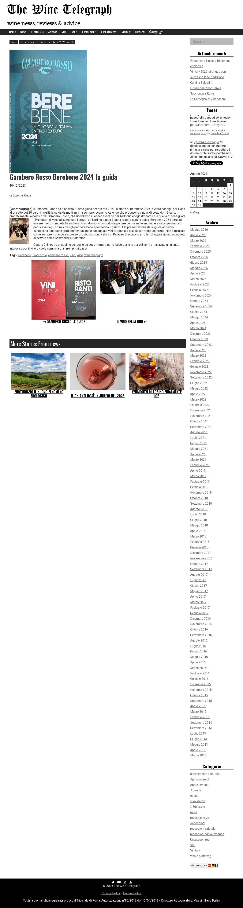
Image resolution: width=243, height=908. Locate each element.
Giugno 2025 (198, 262)
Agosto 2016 (198, 640)
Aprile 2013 (198, 750)
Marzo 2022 (198, 399)
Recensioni (197, 823)
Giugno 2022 (198, 383)
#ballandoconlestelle (204, 141)
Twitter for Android (221, 150)
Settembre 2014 (201, 722)
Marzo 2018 (198, 536)
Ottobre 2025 (199, 257)
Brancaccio (39, 255)
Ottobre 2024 (199, 301)
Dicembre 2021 (200, 410)
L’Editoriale (37, 32)
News (23, 32)
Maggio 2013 (199, 744)
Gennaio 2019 (199, 487)
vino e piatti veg (200, 856)
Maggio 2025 (199, 268)
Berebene (24, 255)
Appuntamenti (109, 32)
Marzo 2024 (198, 328)
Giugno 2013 (198, 739)
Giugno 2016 (198, 651)
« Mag (194, 212)
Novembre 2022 (201, 372)
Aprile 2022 (198, 394)
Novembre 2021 (201, 416)
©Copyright (156, 32)
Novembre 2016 (201, 624)
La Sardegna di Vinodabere (208, 99)
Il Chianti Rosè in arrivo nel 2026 (98, 395)
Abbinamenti (89, 32)
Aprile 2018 (198, 531)
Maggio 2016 (199, 657)
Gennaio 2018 (199, 547)
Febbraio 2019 (200, 481)
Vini (64, 32)
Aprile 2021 (198, 454)
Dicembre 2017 (200, 553)
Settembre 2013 (201, 728)
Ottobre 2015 (199, 695)
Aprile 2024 (198, 323)
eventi (194, 795)
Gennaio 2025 (199, 290)
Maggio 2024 (199, 317)
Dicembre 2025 (200, 251)
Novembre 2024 (201, 295)
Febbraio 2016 (200, 673)
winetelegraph (93, 255)
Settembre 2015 (201, 701)
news (23, 42)
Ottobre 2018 (199, 498)
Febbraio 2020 (200, 465)
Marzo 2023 (198, 355)
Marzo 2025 (198, 279)
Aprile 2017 (198, 596)
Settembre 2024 (201, 306)
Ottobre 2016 (199, 629)
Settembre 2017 (201, 569)
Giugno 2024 (198, 312)
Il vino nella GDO (130, 321)
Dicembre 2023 (200, 334)
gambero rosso (58, 255)
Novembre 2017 (201, 558)
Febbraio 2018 (200, 542)
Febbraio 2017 (200, 607)
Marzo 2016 (198, 668)
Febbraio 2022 (200, 405)
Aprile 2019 (198, 470)
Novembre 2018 (201, 492)
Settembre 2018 (201, 503)
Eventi (74, 32)
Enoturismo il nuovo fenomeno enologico (38, 393)
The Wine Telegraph (60, 10)
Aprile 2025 (198, 273)
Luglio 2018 (198, 514)
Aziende (52, 32)
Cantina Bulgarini (201, 82)
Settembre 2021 (201, 427)
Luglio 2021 (198, 438)
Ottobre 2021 (199, 421)
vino (72, 255)
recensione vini (200, 818)
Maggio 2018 (199, 525)
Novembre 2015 (201, 690)
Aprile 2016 (198, 662)
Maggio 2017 (199, 591)
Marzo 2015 (198, 711)
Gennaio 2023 (199, 366)
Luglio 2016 (198, 646)
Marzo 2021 (198, 459)
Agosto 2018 (198, 509)
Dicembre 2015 (200, 684)
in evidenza (197, 801)
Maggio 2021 (199, 449)
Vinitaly (126, 32)
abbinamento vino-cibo (205, 774)
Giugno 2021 (198, 443)
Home (12, 32)
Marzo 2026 (198, 241)
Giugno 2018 (198, 520)
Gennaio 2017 (199, 613)
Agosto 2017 (198, 574)
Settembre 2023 (201, 345)
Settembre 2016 (201, 635)
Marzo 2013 (198, 755)
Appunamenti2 (199, 779)
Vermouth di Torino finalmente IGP (157, 393)
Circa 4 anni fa (198, 147)
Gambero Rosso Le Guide (66, 321)
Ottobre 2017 (199, 564)
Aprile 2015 (198, 706)
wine (80, 255)
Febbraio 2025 (200, 284)
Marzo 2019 (198, 476)
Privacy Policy (111, 893)
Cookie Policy (132, 893)
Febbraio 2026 (200, 246)
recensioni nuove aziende (207, 834)
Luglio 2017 (198, 580)
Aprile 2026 (198, 235)
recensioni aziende (202, 828)
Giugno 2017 (198, 586)
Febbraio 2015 (200, 717)
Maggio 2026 (199, 229)
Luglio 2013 (198, 733)
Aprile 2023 (198, 350)
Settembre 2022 (201, 377)
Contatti (140, 32)
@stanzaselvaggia (206, 120)
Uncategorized (200, 839)
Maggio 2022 (199, 388)
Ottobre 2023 (199, 339)
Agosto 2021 (198, 432)
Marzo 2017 (198, 602)
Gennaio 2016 (199, 679)
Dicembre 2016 (200, 618)
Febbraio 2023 (200, 361)
